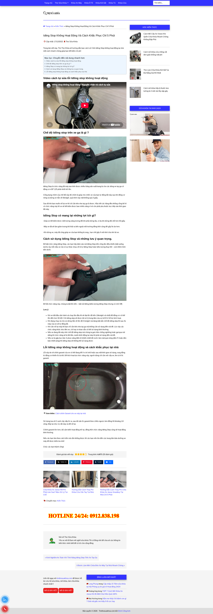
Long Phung (93, 584)
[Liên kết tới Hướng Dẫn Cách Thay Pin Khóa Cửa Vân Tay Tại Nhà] (85, 479)
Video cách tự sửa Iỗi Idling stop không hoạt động (63, 61)
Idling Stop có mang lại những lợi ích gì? (60, 66)
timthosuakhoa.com (64, 578)
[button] (76, 454)
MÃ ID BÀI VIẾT (50, 590)
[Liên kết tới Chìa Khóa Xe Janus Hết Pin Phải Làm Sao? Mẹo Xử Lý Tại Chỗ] (56, 479)
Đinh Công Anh (124, 611)
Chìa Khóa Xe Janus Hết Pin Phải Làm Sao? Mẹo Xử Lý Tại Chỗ (55, 492)
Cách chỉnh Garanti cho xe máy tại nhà (70, 413)
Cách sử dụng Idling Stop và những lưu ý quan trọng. (64, 69)
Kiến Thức (59, 26)
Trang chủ (49, 26)
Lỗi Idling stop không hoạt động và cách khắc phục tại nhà (66, 72)
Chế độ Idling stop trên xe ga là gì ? (58, 64)
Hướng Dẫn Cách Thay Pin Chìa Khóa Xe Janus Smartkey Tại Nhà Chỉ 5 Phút (113, 492)
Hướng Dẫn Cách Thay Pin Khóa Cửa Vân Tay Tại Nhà (83, 491)
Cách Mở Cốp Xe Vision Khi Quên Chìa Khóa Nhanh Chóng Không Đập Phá (156, 36)
